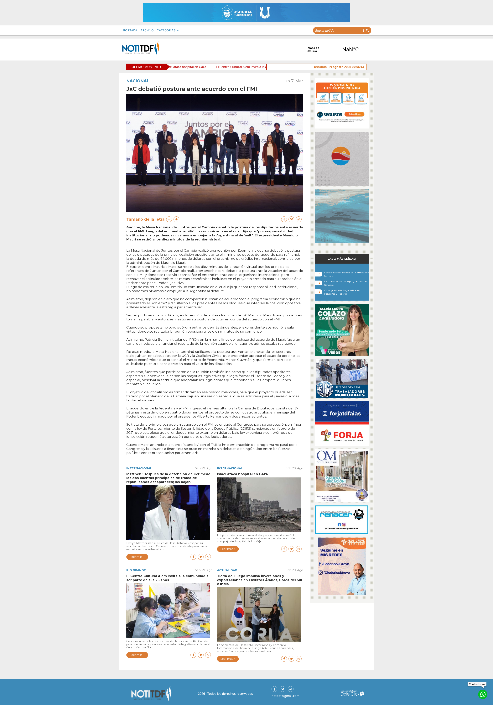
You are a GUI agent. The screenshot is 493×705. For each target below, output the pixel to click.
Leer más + (137, 557)
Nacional (137, 80)
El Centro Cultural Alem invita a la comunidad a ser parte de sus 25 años (223, 67)
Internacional (139, 468)
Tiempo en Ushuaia (331, 49)
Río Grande (136, 570)
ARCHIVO (147, 30)
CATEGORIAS (166, 30)
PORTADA (130, 30)
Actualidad (227, 570)
